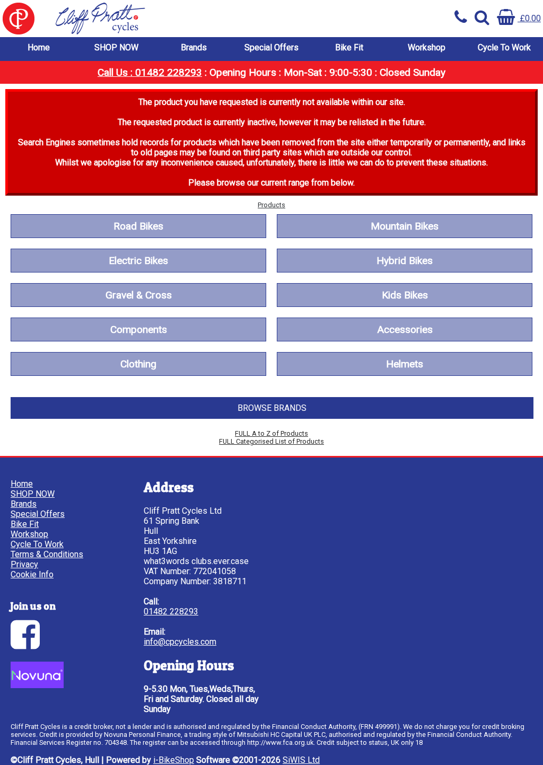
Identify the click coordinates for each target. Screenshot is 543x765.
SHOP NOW (116, 47)
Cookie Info (32, 574)
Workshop (426, 47)
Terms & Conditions (47, 554)
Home (39, 47)
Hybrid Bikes (404, 260)
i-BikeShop (173, 760)
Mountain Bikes (405, 226)
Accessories (405, 329)
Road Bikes (138, 226)
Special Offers (271, 47)
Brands (194, 47)
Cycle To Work (504, 47)
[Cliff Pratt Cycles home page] (136, 18)
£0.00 (529, 18)
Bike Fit (349, 47)
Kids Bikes (405, 295)
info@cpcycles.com (180, 642)
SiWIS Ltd (301, 760)
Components (138, 329)
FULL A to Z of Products (271, 433)
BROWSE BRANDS (272, 408)
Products (271, 205)
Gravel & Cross (139, 295)
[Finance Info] (37, 685)
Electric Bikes (138, 260)
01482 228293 (171, 611)
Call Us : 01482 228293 (150, 72)
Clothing (138, 364)
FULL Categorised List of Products (271, 441)
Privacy (24, 564)
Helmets (404, 364)
